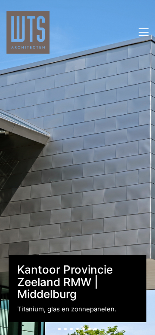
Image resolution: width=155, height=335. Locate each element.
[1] (59, 329)
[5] (83, 329)
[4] (77, 329)
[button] (144, 32)
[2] (65, 329)
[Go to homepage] (28, 32)
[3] (71, 329)
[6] (89, 329)
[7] (95, 329)
